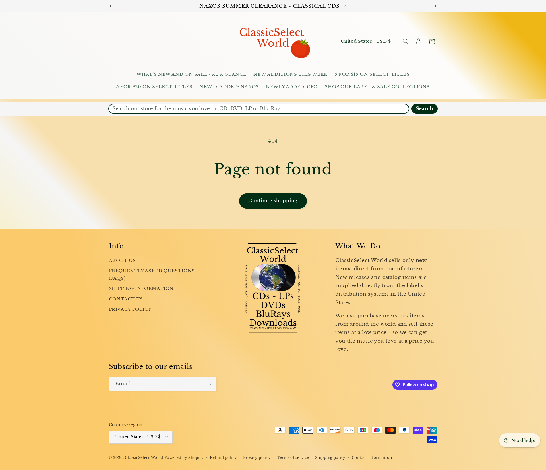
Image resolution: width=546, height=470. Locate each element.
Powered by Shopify (184, 458)
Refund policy (223, 458)
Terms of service (293, 458)
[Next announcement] (435, 6)
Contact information (372, 458)
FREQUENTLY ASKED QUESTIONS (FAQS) (152, 274)
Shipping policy (330, 458)
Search (424, 109)
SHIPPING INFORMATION (141, 288)
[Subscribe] (209, 384)
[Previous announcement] (110, 6)
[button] (405, 41)
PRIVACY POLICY (130, 309)
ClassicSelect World (144, 458)
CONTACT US (126, 299)
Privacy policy (257, 458)
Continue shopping (273, 200)
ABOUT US (122, 260)
